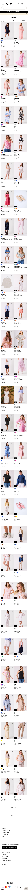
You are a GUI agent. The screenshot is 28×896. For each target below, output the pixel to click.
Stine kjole (3, 351)
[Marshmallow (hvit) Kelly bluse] (15, 600)
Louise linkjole (4, 127)
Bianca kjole (17, 463)
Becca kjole (17, 127)
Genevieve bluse (18, 435)
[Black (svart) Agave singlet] (15, 684)
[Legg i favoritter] (12, 24)
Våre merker (5, 868)
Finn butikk (4, 854)
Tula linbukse (4, 631)
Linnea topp (17, 715)
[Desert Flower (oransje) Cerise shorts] (15, 320)
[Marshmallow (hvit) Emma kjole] (1, 404)
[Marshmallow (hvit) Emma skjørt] (15, 152)
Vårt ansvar (5, 856)
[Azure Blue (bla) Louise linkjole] (1, 124)
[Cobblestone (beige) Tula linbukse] (2, 628)
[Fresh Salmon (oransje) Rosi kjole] (1, 600)
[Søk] (3, 7)
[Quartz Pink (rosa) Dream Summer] (15, 236)
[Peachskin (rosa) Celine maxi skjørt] (16, 376)
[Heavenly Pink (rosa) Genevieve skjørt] (15, 68)
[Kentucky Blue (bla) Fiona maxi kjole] (1, 460)
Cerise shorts (17, 323)
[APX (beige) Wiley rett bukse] (15, 740)
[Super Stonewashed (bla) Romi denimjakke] (1, 264)
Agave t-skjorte (4, 491)
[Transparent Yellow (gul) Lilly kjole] (1, 740)
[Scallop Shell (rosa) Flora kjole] (15, 40)
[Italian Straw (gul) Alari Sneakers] (15, 208)
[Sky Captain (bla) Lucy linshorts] (16, 180)
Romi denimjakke (5, 267)
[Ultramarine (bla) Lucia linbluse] (2, 292)
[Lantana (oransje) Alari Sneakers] (16, 208)
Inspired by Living (6, 870)
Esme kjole (3, 99)
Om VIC (4, 864)
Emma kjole (3, 407)
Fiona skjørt (3, 799)
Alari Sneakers (17, 211)
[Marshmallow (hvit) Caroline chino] (1, 516)
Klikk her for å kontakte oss (9, 847)
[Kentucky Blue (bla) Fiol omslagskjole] (2, 40)
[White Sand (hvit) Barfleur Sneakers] (1, 544)
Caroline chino (4, 519)
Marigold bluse (17, 799)
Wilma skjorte (4, 715)
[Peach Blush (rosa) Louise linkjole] (2, 124)
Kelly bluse (16, 603)
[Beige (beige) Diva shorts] (1, 180)
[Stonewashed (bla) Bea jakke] (15, 488)
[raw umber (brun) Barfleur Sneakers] (2, 544)
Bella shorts (3, 659)
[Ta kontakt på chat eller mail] (26, 888)
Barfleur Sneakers (5, 547)
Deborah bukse (18, 295)
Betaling (4, 828)
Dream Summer (18, 239)
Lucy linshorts (17, 183)
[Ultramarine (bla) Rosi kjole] (2, 600)
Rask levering (14, 815)
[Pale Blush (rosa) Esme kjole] (1, 96)
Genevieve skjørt (18, 71)
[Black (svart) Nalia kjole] (1, 432)
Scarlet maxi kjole (5, 211)
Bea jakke (16, 491)
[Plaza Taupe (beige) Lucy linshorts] (15, 180)
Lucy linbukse (4, 71)
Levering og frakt (6, 830)
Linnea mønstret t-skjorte (20, 99)
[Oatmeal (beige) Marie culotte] (15, 404)
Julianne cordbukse (5, 771)
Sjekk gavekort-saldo (7, 860)
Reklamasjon (5, 834)
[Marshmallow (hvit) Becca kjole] (15, 124)
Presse (4, 872)
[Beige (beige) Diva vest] (15, 768)
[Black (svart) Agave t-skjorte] (1, 488)
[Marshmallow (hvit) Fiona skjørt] (1, 796)
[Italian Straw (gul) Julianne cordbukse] (1, 768)
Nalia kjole (3, 435)
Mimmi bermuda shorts (6, 239)
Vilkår (3, 836)
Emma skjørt (17, 155)
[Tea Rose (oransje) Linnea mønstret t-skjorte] (16, 96)
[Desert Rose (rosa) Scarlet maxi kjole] (1, 208)
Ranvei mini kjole (18, 351)
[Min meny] (18, 4)
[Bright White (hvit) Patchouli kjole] (15, 628)
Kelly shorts (3, 575)
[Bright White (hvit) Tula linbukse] (1, 628)
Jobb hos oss (5, 866)
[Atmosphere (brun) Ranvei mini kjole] (15, 348)
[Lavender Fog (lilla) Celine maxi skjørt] (15, 376)
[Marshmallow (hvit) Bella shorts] (1, 656)
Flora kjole (16, 43)
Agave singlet (17, 687)
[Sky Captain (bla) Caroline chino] (2, 516)
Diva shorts (3, 183)
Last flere (14, 807)
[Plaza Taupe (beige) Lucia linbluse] (1, 292)
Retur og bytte (5, 832)
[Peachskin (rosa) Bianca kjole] (15, 460)
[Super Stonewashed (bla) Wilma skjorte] (1, 712)
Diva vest (16, 771)
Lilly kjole (3, 743)
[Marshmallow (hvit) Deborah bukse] (15, 292)
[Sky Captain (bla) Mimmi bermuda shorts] (1, 236)
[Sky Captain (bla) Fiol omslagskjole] (1, 40)
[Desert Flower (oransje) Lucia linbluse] (4, 292)
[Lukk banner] (26, 14)
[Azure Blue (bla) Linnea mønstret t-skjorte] (15, 96)
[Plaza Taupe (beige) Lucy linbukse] (1, 68)
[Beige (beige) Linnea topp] (15, 712)
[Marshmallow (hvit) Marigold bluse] (15, 796)
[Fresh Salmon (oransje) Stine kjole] (1, 348)
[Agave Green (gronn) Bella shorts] (2, 656)
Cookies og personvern (7, 880)
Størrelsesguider (6, 852)
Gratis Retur (14, 819)
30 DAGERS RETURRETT (14, 822)
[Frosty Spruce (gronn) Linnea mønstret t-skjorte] (17, 96)
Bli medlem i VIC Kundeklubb (14, 11)
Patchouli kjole (17, 631)
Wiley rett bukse (18, 743)
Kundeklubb (5, 858)
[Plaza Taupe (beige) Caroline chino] (4, 516)
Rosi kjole (3, 603)
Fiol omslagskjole (5, 43)
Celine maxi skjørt (18, 379)
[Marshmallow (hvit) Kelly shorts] (1, 572)
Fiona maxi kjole (4, 463)
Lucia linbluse (4, 295)
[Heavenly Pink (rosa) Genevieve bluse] (15, 432)
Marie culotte (17, 407)
